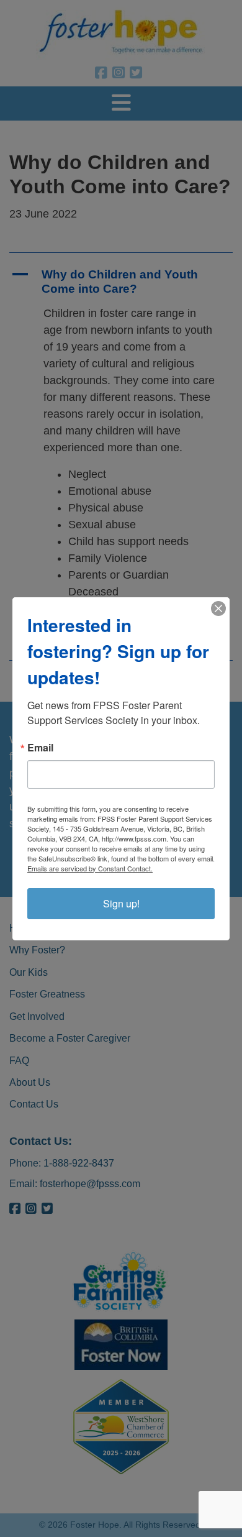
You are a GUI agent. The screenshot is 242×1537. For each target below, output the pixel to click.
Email (40, 748)
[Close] (218, 608)
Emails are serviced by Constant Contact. (90, 868)
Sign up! (121, 903)
